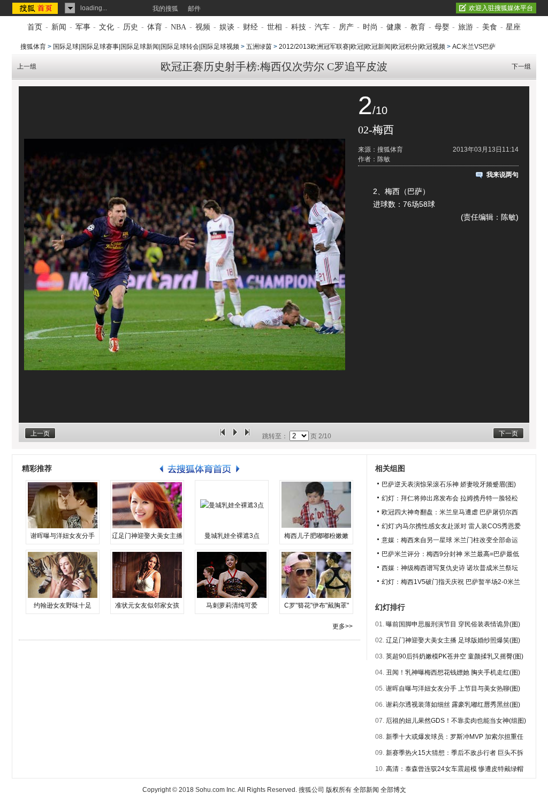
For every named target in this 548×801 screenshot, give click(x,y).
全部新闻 (366, 789)
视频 (202, 27)
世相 (274, 27)
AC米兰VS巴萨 (474, 46)
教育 (417, 27)
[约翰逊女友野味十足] (62, 574)
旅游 (465, 27)
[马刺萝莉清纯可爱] (231, 574)
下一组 (521, 66)
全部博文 (393, 789)
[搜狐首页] (36, 8)
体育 (154, 27)
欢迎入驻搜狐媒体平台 (501, 8)
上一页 (40, 433)
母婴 (442, 27)
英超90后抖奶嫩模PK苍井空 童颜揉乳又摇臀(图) (454, 656)
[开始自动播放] (235, 436)
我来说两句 (502, 174)
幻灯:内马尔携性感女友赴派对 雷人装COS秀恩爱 (451, 526)
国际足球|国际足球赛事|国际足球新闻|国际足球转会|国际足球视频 (146, 46)
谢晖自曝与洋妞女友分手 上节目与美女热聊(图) (453, 688)
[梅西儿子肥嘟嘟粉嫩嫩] (316, 505)
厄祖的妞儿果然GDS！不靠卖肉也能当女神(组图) (456, 720)
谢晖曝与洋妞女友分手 (63, 536)
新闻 (58, 27)
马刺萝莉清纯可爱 (231, 605)
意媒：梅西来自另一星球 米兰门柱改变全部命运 (450, 540)
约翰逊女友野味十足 (63, 605)
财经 (250, 27)
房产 (346, 27)
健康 (393, 27)
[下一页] (247, 436)
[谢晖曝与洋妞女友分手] (62, 505)
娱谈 (226, 27)
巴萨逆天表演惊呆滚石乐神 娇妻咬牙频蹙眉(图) (449, 484)
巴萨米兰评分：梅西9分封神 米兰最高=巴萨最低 (450, 554)
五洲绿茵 (259, 46)
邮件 (194, 8)
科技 (298, 27)
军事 (82, 27)
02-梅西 (376, 130)
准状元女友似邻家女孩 (147, 605)
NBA (178, 27)
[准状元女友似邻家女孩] (147, 574)
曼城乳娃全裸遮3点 (232, 536)
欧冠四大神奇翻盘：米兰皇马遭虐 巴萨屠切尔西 (450, 512)
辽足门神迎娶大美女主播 (147, 536)
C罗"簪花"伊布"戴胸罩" (316, 605)
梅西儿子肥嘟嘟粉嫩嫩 (316, 536)
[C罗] (316, 574)
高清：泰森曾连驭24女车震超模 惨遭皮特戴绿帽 (454, 769)
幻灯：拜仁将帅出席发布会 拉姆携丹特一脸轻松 (450, 498)
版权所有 (339, 789)
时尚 (370, 27)
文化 (106, 27)
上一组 (26, 66)
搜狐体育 (33, 46)
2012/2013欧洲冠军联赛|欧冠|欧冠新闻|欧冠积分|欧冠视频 (362, 46)
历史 (130, 27)
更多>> (342, 626)
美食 (489, 27)
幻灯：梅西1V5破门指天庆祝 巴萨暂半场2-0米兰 (451, 582)
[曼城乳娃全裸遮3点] (231, 505)
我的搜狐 (165, 8)
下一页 (508, 433)
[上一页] (222, 436)
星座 (513, 27)
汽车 (322, 27)
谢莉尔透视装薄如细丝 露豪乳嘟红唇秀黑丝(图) (453, 704)
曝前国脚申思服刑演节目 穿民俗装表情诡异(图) (453, 624)
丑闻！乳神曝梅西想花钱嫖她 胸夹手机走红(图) (453, 672)
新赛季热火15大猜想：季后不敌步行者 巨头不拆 (454, 753)
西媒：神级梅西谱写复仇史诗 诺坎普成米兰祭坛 (450, 568)
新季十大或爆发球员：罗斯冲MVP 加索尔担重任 (454, 736)
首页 (34, 27)
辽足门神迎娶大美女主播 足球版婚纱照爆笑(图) (453, 640)
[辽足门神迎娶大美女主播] (147, 505)
